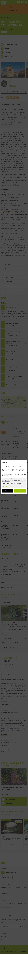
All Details (5, 486)
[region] (14, 483)
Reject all (7, 490)
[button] (22, 480)
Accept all (20, 490)
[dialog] (14, 477)
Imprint (3, 464)
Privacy (7, 464)
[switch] (23, 481)
